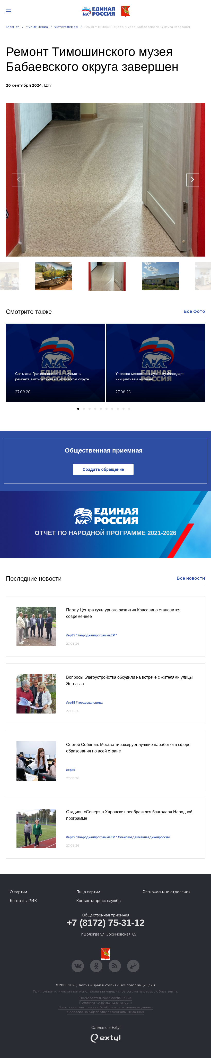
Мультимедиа (37, 27)
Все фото (194, 311)
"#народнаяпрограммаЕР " (96, 635)
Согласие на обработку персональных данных (105, 1012)
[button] (90, 298)
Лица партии (88, 892)
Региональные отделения (166, 892)
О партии (18, 892)
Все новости (191, 578)
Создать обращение (103, 469)
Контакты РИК (23, 900)
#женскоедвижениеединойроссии (144, 837)
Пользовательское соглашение (106, 998)
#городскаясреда (89, 702)
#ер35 (70, 635)
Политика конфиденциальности (105, 1002)
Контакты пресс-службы (98, 900)
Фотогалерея (66, 27)
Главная (13, 27)
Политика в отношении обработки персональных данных (105, 1007)
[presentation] (18, 180)
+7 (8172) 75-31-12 (106, 922)
